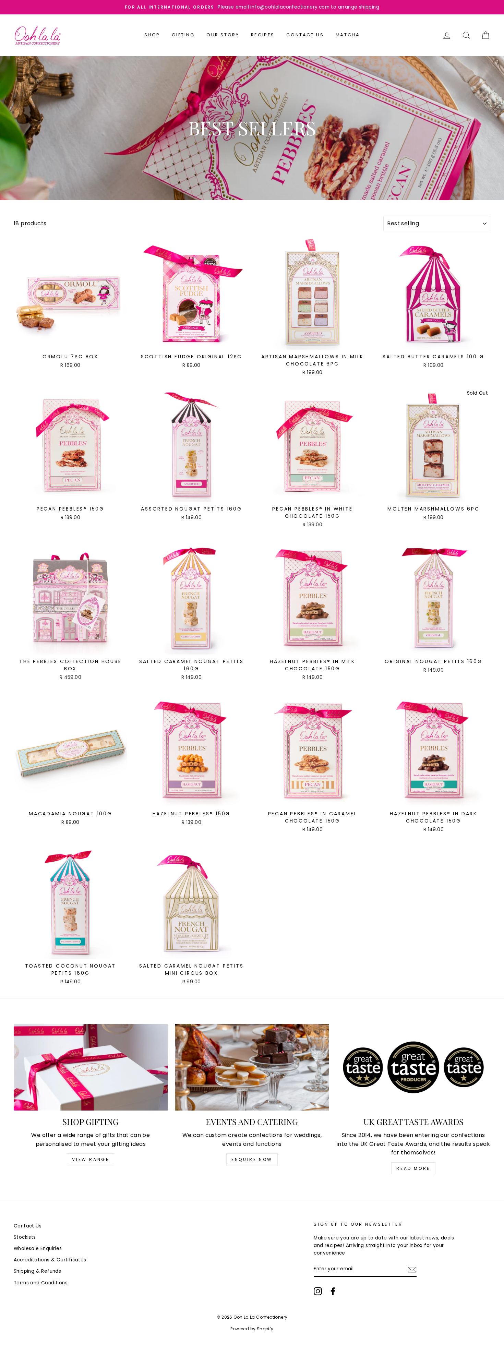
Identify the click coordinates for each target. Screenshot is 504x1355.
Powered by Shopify (251, 1329)
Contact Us (305, 35)
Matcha (348, 35)
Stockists (25, 1237)
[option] (252, 7)
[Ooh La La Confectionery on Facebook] (333, 1291)
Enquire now (252, 1159)
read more (413, 1168)
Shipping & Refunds (37, 1271)
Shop (152, 35)
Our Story (222, 35)
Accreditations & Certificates (50, 1260)
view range (90, 1159)
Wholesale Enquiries (38, 1248)
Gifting (183, 35)
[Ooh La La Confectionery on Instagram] (318, 1291)
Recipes (263, 35)
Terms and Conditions (41, 1283)
